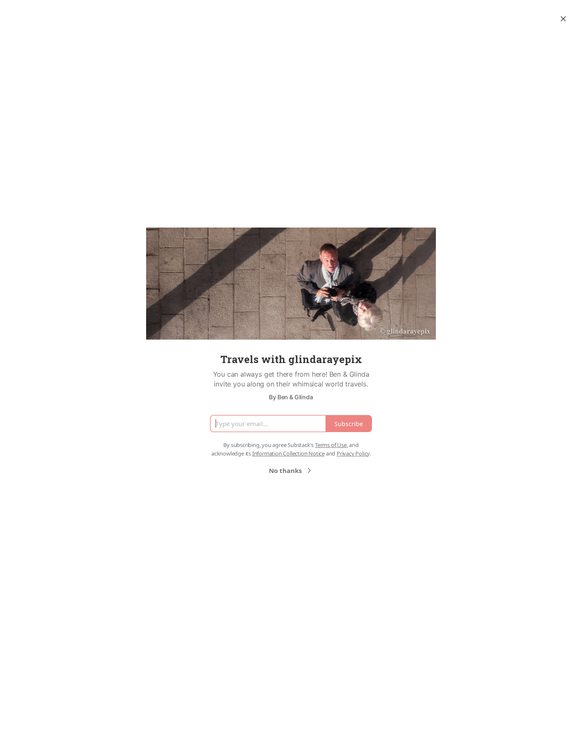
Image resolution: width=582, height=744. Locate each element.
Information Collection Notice (288, 453)
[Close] (563, 18)
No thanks (285, 470)
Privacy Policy (353, 453)
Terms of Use (331, 445)
